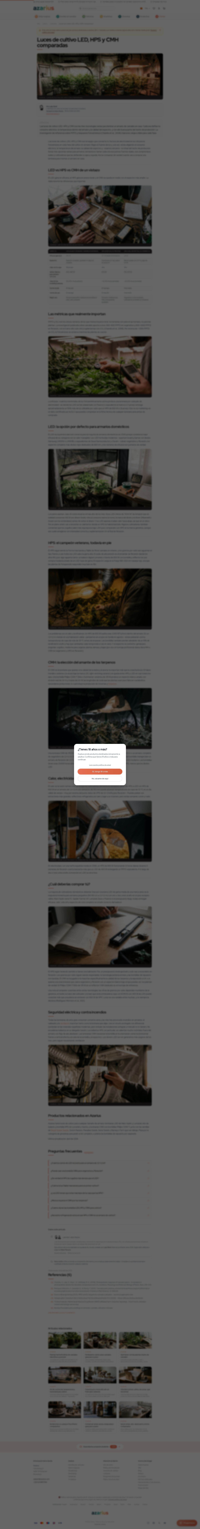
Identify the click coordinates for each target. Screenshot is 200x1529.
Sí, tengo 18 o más (100, 771)
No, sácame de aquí (100, 778)
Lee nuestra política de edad (100, 765)
